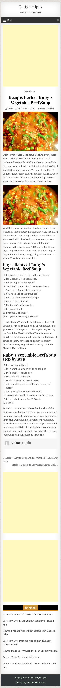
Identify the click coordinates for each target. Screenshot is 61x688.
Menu (9, 20)
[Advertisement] (30, 55)
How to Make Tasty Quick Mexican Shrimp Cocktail (30, 651)
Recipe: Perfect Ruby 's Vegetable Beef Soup (30, 100)
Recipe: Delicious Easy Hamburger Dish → (35, 465)
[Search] (58, 20)
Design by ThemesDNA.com (30, 682)
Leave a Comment (46, 108)
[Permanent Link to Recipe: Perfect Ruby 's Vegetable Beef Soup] (30, 131)
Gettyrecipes (30, 6)
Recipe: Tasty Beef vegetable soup (21, 657)
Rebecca (31, 91)
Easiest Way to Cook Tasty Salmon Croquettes (28, 614)
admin (10, 108)
